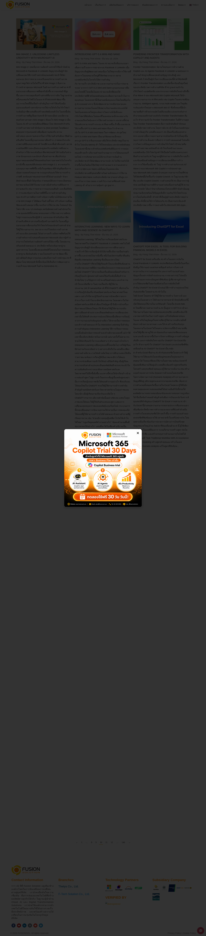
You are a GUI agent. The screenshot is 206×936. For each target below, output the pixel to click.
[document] (103, 468)
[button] (137, 433)
